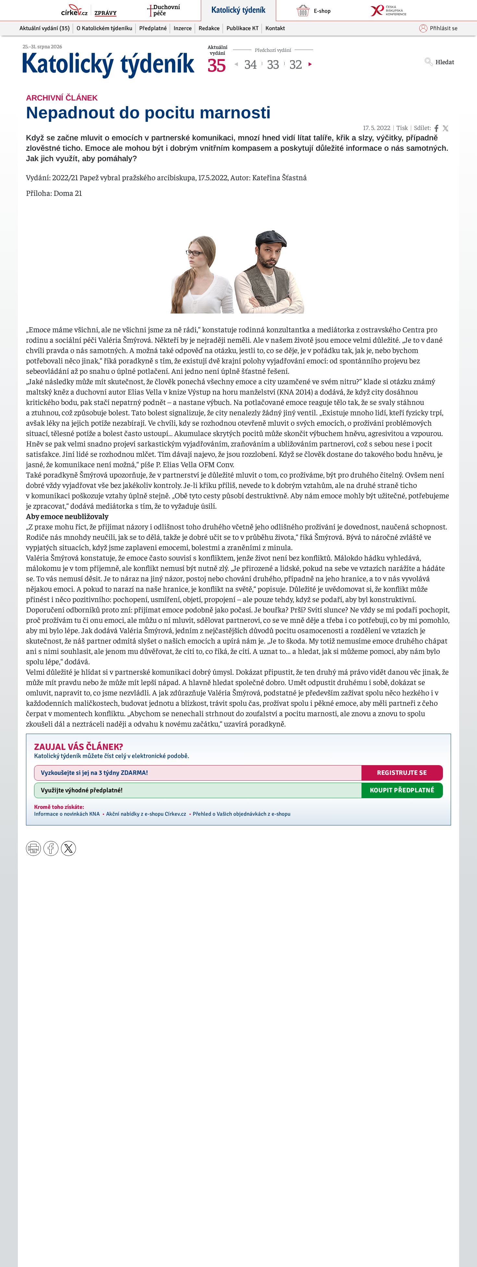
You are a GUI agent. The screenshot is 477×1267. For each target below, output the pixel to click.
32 (296, 63)
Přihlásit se (444, 28)
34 (251, 63)
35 (217, 63)
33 (273, 63)
